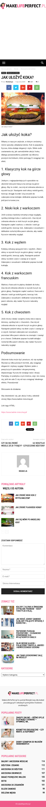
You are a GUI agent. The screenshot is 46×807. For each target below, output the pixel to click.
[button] (42, 62)
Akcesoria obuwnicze (11, 773)
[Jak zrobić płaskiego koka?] (7, 510)
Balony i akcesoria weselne (14, 761)
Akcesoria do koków (13, 73)
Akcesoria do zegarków (12, 785)
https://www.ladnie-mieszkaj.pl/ (14, 412)
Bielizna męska (8, 793)
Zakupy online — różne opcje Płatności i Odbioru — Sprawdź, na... (30, 719)
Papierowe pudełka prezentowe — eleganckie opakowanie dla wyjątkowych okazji (28, 634)
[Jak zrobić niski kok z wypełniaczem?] (7, 498)
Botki (3, 781)
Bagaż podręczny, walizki (13, 777)
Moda (3, 73)
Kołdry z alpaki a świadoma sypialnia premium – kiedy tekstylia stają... (29, 609)
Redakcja (9, 82)
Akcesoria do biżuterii (11, 769)
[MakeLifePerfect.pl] (23, 6)
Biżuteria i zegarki (10, 765)
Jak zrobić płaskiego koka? (28, 507)
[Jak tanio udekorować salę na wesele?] (7, 658)
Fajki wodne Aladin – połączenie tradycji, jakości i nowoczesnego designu (30, 645)
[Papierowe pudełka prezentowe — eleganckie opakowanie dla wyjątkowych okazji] (7, 634)
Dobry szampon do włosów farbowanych (29, 743)
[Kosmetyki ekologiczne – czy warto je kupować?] (7, 733)
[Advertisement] (23, 35)
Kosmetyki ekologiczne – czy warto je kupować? (30, 731)
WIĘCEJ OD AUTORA (13, 488)
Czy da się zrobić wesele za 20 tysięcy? (11, 444)
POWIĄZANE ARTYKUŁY (13, 484)
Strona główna (6, 69)
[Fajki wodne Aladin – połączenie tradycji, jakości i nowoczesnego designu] (7, 646)
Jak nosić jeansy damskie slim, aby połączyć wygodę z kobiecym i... (30, 621)
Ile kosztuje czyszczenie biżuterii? (34, 444)
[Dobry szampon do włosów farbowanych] (7, 745)
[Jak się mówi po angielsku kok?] (7, 522)
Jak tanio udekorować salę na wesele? (29, 656)
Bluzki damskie (8, 789)
